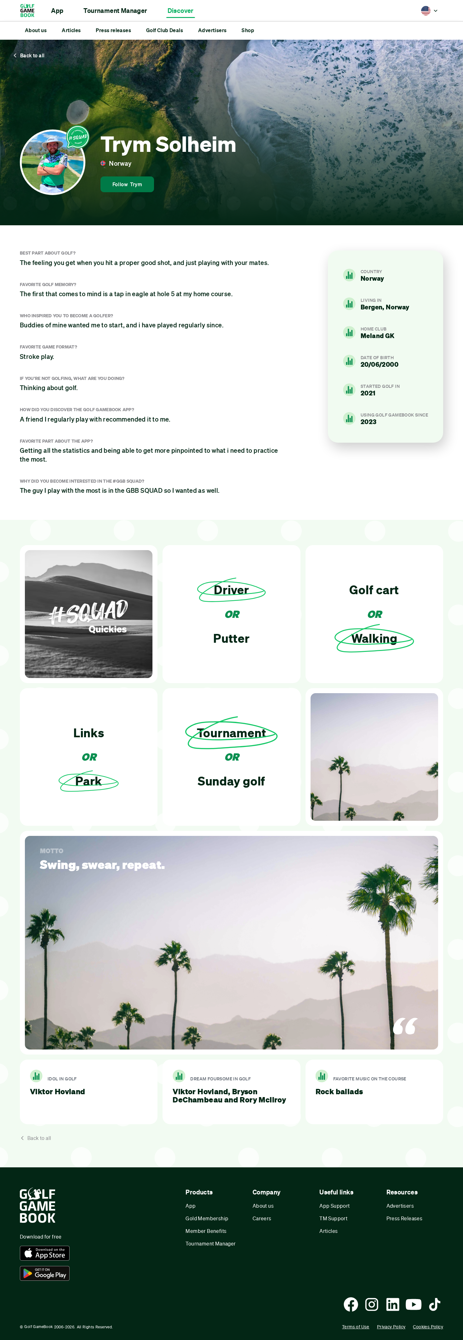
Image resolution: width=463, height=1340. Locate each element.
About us (263, 1206)
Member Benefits (206, 1231)
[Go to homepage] (30, 10)
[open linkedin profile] (392, 1304)
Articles (328, 1231)
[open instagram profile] (371, 1304)
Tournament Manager (211, 1243)
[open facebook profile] (350, 1304)
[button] (57, 10)
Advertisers (400, 1206)
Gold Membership (207, 1218)
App (191, 1206)
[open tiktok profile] (434, 1304)
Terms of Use (355, 1326)
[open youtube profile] (413, 1304)
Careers (262, 1218)
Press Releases (404, 1218)
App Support (334, 1206)
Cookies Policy (428, 1326)
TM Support (333, 1218)
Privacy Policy (391, 1326)
